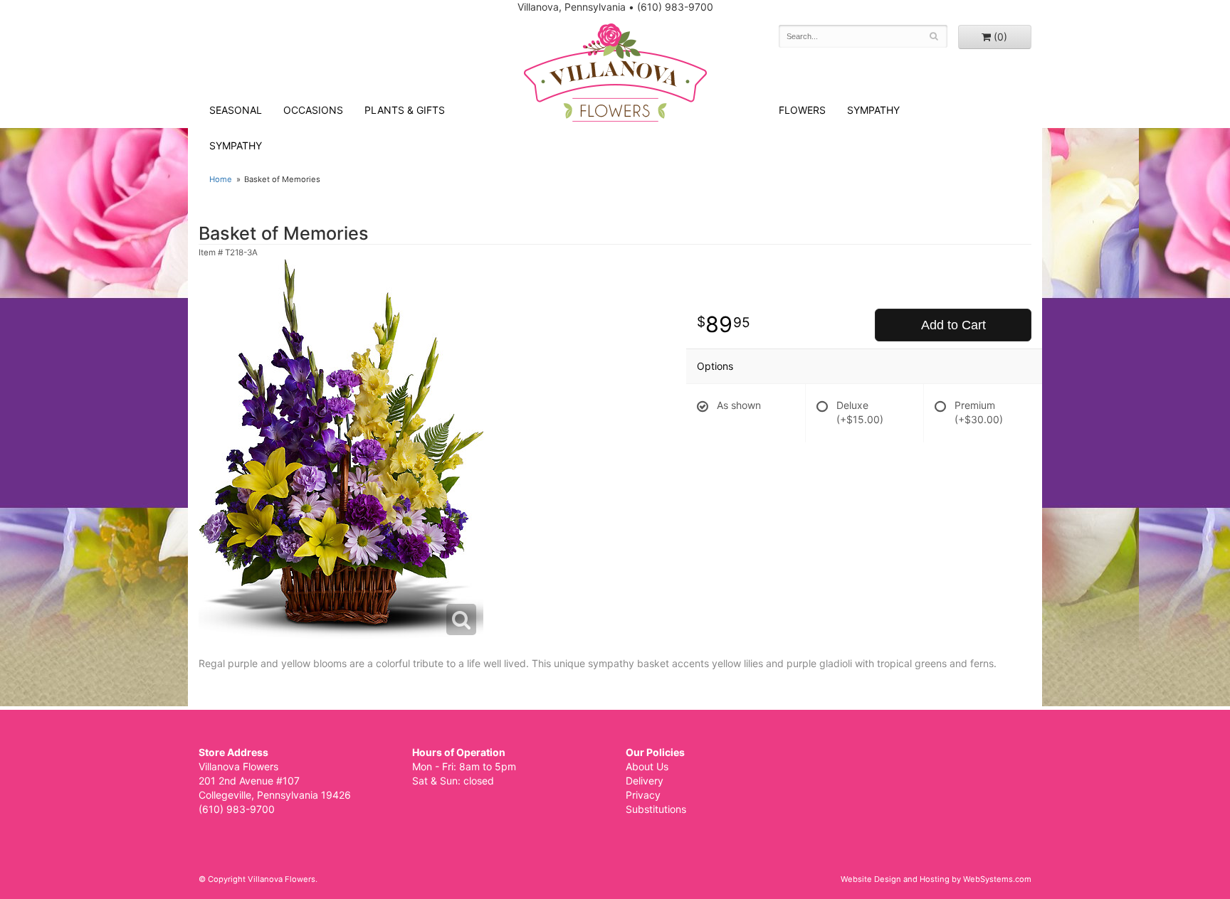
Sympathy (235, 145)
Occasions (313, 110)
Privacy (643, 795)
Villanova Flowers (615, 72)
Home (220, 179)
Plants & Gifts (404, 110)
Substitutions (656, 809)
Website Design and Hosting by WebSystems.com (936, 879)
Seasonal (235, 110)
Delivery (644, 781)
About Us (647, 766)
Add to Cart (953, 325)
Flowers (802, 110)
